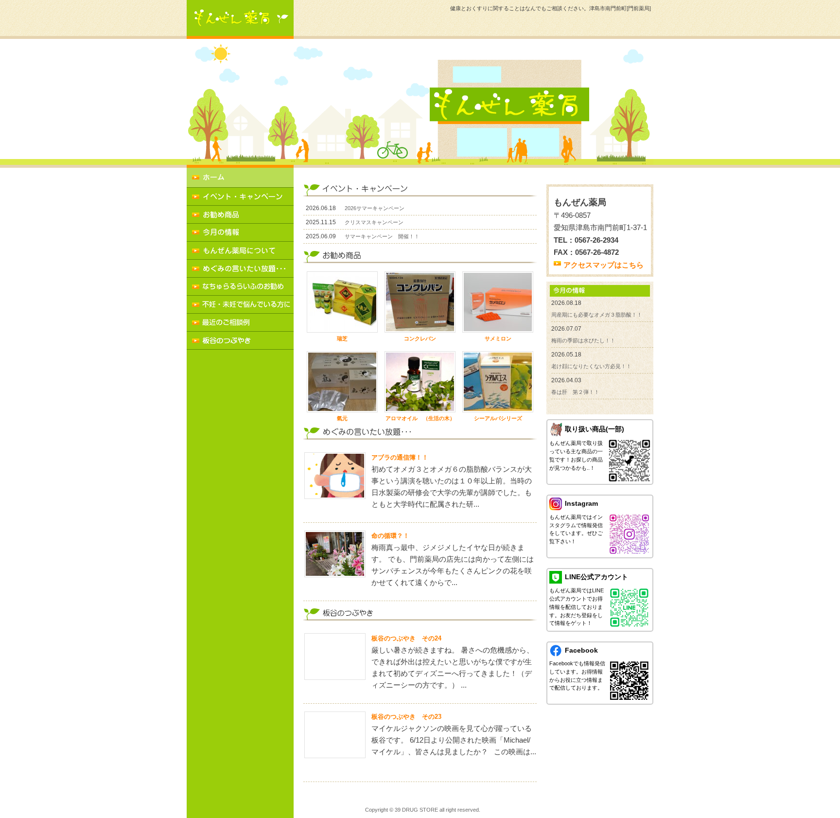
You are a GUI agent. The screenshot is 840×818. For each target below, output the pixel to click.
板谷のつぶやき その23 (406, 716)
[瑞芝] (342, 302)
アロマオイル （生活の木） (420, 418)
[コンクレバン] (420, 302)
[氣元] (342, 382)
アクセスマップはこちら (603, 265)
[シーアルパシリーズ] (498, 382)
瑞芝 (342, 338)
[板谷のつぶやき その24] (335, 656)
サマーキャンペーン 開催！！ (382, 236)
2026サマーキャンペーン (374, 208)
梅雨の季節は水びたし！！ (583, 340)
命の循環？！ (390, 535)
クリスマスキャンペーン (374, 222)
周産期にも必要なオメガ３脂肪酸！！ (596, 315)
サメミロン (498, 338)
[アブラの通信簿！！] (335, 476)
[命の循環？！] (335, 554)
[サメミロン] (498, 302)
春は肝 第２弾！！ (575, 392)
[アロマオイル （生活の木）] (420, 382)
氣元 (342, 418)
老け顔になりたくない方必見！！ (591, 366)
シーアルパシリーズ (498, 418)
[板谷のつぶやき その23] (335, 735)
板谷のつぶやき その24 (406, 638)
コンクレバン (420, 338)
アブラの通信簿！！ (399, 457)
